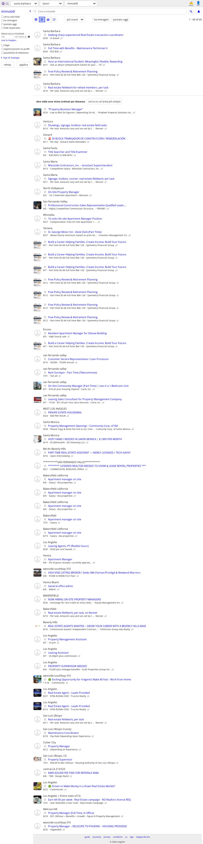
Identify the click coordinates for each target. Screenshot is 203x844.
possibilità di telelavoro (16, 52)
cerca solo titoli (12, 16)
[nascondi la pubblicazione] (62, 38)
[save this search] (199, 11)
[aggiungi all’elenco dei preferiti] (45, 35)
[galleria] (48, 19)
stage (7, 45)
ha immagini (10, 20)
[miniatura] (42, 19)
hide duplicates (12, 27)
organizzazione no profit (16, 48)
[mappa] (54, 19)
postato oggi (10, 24)
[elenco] (36, 19)
